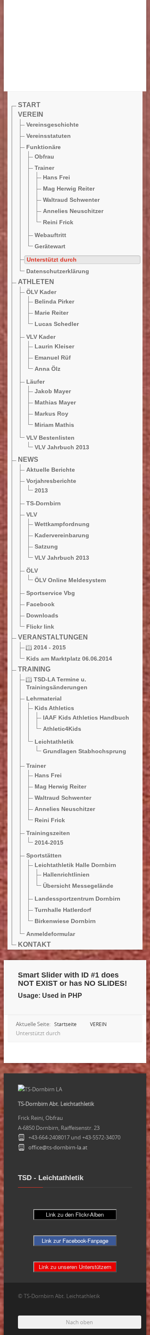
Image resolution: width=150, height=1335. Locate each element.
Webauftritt (50, 235)
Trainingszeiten (48, 833)
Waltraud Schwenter (71, 199)
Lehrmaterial (44, 698)
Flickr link (40, 626)
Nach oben (79, 1322)
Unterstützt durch (52, 259)
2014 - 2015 (49, 647)
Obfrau (44, 156)
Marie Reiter (51, 312)
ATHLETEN (36, 281)
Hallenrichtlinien (66, 874)
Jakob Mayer (53, 391)
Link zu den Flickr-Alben (75, 1214)
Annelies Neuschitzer (73, 211)
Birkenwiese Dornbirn (65, 921)
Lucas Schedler (57, 324)
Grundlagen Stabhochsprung (84, 751)
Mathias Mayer (55, 402)
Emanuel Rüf (53, 357)
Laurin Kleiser (54, 346)
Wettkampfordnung (62, 524)
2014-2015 (49, 842)
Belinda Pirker (54, 301)
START (29, 104)
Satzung (46, 546)
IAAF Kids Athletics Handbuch (86, 717)
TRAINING (34, 669)
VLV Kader (40, 336)
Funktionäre (43, 147)
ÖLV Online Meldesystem (70, 580)
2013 (41, 490)
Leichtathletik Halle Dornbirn (75, 865)
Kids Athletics (54, 708)
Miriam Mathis (54, 424)
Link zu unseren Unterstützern (75, 1267)
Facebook (40, 604)
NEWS (28, 459)
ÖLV (32, 570)
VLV (31, 514)
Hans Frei (56, 177)
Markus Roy (51, 413)
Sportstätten (44, 855)
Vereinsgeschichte (52, 124)
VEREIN (30, 114)
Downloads (42, 615)
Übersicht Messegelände (78, 885)
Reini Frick (58, 222)
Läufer (35, 381)
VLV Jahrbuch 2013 (62, 447)
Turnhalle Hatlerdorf (63, 909)
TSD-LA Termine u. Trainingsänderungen (57, 683)
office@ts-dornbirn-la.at (58, 1147)
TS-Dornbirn (43, 503)
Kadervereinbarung (62, 535)
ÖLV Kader (41, 292)
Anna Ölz (47, 368)
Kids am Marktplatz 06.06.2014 (69, 658)
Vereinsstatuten (48, 135)
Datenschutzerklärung (57, 271)
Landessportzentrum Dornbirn (77, 898)
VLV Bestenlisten (50, 437)
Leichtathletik (54, 741)
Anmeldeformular (50, 934)
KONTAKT (34, 944)
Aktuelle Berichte (50, 469)
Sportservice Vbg (50, 593)
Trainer (44, 167)
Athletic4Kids (62, 728)
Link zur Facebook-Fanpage (75, 1240)
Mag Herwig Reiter (69, 188)
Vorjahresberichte (51, 481)
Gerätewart (50, 246)
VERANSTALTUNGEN (53, 637)
